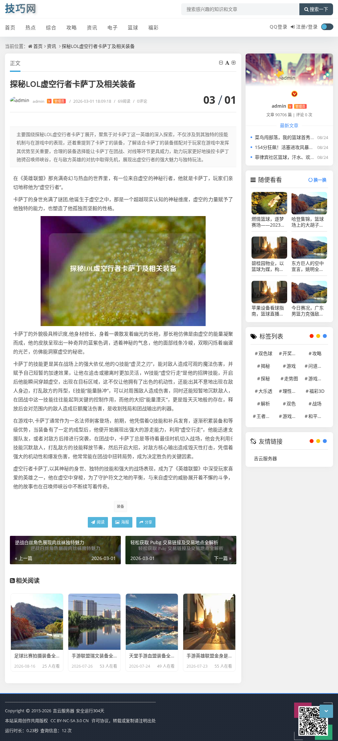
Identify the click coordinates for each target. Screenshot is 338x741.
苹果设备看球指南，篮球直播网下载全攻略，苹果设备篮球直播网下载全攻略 (268, 311)
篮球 (133, 27)
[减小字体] (221, 62)
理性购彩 (292, 391)
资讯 (92, 27)
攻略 (71, 27)
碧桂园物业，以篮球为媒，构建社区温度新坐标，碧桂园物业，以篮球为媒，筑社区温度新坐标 (268, 266)
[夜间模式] (327, 26)
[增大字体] (234, 62)
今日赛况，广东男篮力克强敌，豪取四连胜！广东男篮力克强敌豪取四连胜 (307, 311)
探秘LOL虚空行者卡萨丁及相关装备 (98, 46)
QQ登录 (278, 26)
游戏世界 (292, 416)
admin (48, 101)
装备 (120, 506)
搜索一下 (319, 9)
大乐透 (265, 391)
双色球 (265, 353)
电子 (112, 27)
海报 (124, 522)
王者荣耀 (265, 416)
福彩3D (316, 391)
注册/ (302, 26)
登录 (313, 26)
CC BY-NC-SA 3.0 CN (70, 720)
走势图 (291, 378)
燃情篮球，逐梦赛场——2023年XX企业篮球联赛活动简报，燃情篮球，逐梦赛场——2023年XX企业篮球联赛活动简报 (269, 222)
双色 (291, 403)
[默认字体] (227, 62)
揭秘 (265, 366)
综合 (51, 27)
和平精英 (317, 416)
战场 (316, 403)
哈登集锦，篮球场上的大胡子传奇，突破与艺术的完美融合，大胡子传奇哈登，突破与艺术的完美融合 (307, 222)
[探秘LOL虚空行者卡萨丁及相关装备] (123, 270)
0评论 (140, 101)
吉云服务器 (265, 458)
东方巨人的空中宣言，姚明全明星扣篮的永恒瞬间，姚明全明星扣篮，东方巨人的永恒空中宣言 (307, 266)
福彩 (153, 27)
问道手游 (317, 366)
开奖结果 (292, 353)
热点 (30, 27)
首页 (10, 27)
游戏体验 (317, 378)
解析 (265, 403)
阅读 (100, 522)
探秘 (265, 378)
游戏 (291, 366)
